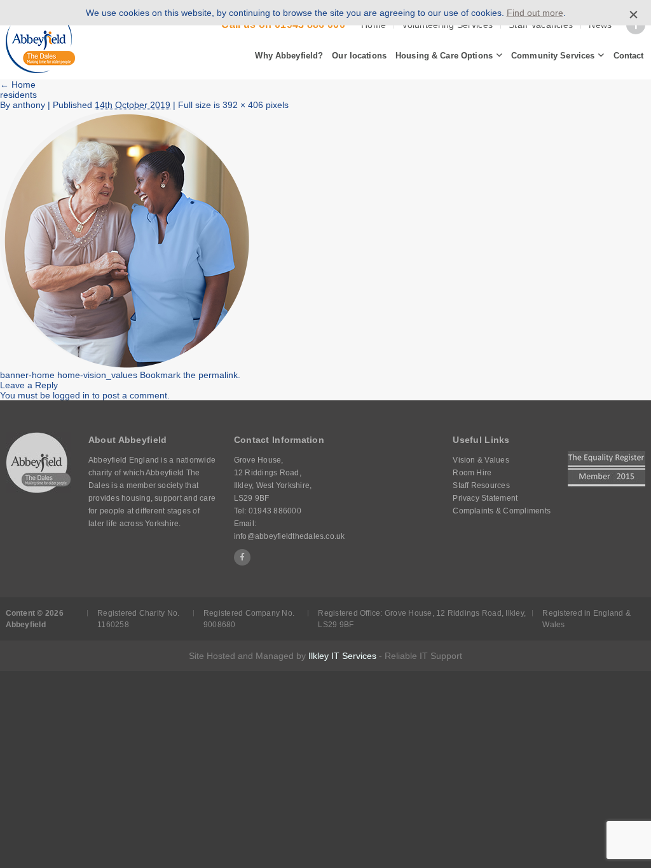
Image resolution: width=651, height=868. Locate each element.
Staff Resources (481, 485)
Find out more (535, 13)
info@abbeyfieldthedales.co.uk (289, 536)
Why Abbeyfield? (289, 55)
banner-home (27, 375)
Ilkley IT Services (342, 656)
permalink (218, 375)
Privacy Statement (485, 498)
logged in (71, 395)
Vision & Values (481, 460)
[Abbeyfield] (40, 40)
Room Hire (472, 472)
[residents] (124, 365)
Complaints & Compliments (502, 510)
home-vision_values (97, 375)
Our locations (359, 55)
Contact (628, 55)
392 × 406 (243, 105)
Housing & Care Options (444, 55)
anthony (29, 105)
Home (18, 84)
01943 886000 (275, 510)
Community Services (552, 55)
